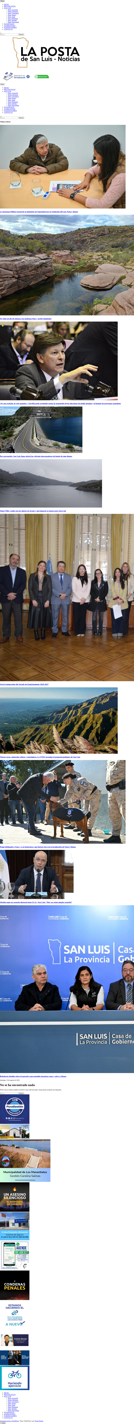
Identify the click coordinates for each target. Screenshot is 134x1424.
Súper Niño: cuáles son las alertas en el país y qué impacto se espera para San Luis (33, 511)
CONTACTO (8, 29)
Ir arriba (3, 1423)
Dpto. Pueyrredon (13, 22)
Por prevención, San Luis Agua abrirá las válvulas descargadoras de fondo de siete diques (36, 456)
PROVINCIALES (9, 6)
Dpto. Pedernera (13, 18)
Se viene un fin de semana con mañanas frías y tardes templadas (26, 319)
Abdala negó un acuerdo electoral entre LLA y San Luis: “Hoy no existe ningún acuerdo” (36, 902)
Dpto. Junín (11, 17)
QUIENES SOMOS (10, 27)
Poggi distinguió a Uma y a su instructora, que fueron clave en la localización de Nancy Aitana (38, 847)
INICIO (6, 4)
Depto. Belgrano (13, 11)
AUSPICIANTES (9, 26)
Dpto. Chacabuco (13, 13)
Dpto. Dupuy (12, 15)
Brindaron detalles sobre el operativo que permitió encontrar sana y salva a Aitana (33, 1076)
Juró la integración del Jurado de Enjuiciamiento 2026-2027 (24, 684)
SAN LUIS (7, 8)
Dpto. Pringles (12, 20)
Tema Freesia (39, 1421)
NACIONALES (9, 24)
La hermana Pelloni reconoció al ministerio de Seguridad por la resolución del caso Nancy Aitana (39, 212)
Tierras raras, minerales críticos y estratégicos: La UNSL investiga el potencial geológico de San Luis (40, 757)
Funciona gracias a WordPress (9, 1421)
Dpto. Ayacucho (13, 10)
